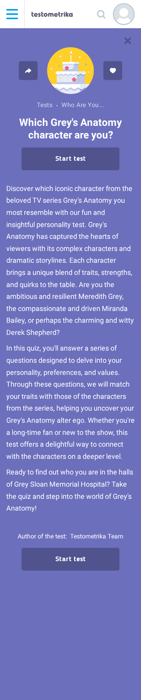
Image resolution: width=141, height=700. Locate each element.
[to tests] (128, 41)
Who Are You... (82, 105)
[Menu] (12, 14)
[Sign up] (124, 14)
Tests (45, 105)
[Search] (101, 14)
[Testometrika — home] (52, 14)
